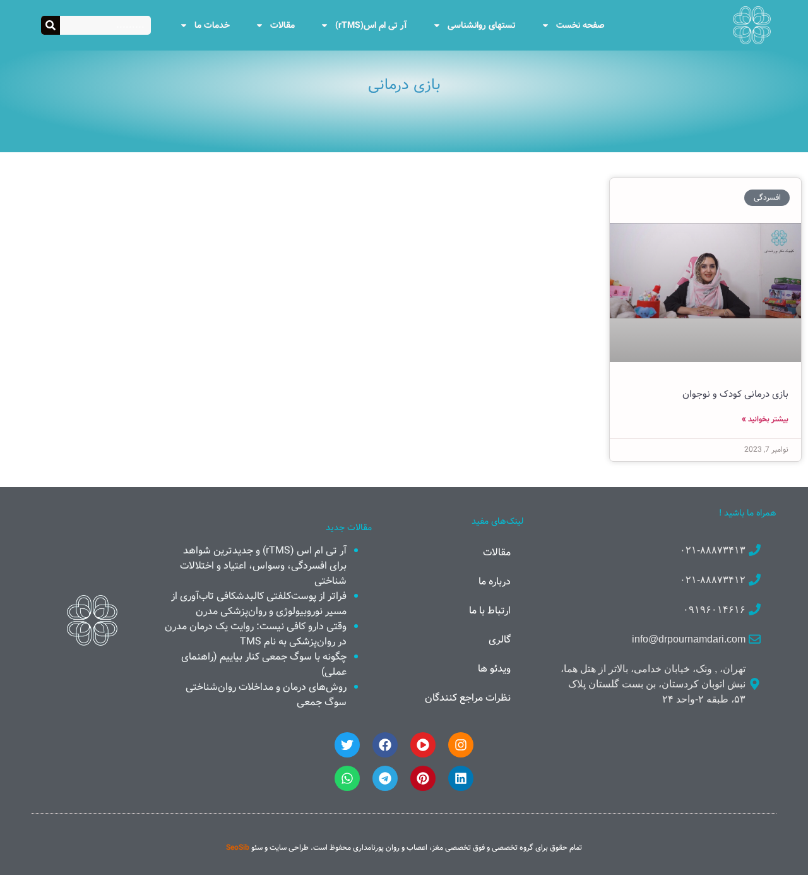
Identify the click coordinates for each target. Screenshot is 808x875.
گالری (500, 640)
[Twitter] (347, 744)
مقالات (282, 25)
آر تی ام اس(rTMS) (371, 25)
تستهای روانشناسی (482, 25)
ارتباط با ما (490, 611)
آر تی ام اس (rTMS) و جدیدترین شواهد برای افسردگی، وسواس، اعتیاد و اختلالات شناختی (263, 566)
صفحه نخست (580, 25)
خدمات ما (212, 25)
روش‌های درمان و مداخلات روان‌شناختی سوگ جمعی (266, 694)
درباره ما (494, 581)
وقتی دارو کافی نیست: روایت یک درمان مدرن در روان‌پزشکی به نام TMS (256, 634)
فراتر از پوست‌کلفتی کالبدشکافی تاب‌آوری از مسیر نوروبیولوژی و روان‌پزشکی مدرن (259, 603)
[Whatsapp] (347, 778)
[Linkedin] (460, 778)
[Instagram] (460, 744)
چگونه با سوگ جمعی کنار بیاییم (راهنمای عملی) (264, 664)
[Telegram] (385, 778)
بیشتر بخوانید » (765, 419)
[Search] (50, 25)
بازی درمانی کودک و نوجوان (735, 394)
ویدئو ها (494, 669)
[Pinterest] (423, 778)
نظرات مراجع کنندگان (468, 698)
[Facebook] (385, 744)
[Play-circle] (423, 744)
